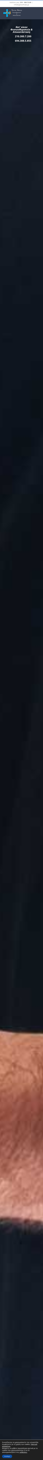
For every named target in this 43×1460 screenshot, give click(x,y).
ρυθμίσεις (23, 1452)
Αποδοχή (7, 1456)
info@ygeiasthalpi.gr (21, 5)
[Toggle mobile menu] (39, 12)
